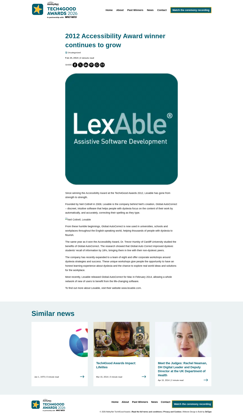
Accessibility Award (96, 193)
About (120, 10)
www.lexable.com (131, 288)
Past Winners (135, 10)
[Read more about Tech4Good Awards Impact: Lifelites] (121, 352)
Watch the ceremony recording (190, 10)
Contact (162, 10)
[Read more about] (60, 352)
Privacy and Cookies (172, 412)
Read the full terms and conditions (147, 412)
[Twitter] (80, 65)
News (150, 10)
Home (109, 10)
